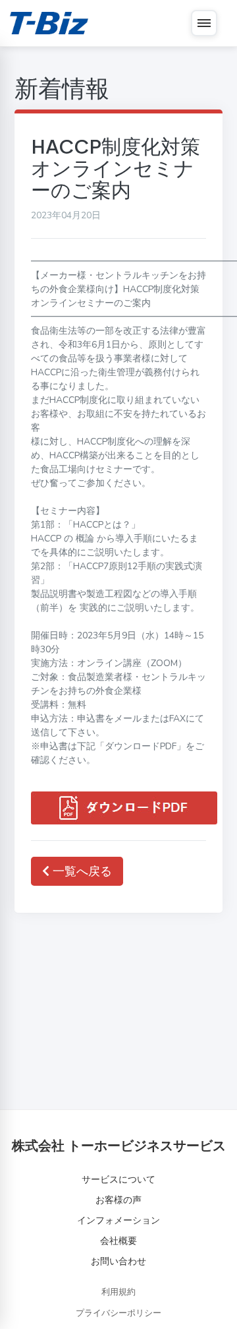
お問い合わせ (118, 1261)
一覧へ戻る (80, 871)
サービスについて (118, 1179)
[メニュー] (204, 23)
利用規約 (118, 1292)
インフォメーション (118, 1220)
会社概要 (118, 1241)
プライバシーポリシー (118, 1313)
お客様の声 (118, 1200)
